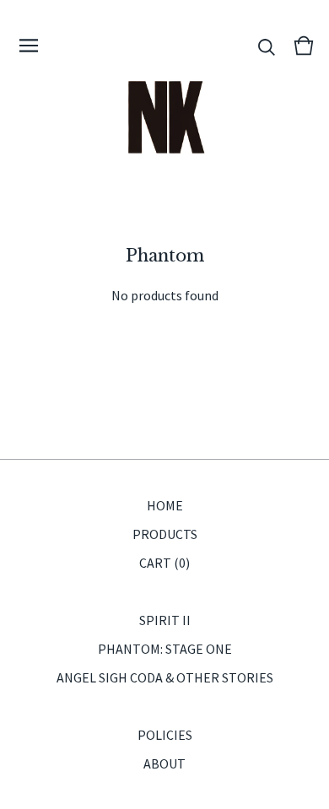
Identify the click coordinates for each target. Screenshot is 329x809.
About (164, 763)
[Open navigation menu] (28, 45)
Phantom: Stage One (165, 648)
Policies (165, 734)
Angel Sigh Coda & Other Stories (165, 677)
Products (164, 534)
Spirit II (165, 620)
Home (165, 505)
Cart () (164, 562)
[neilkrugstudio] (164, 118)
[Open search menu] (266, 45)
